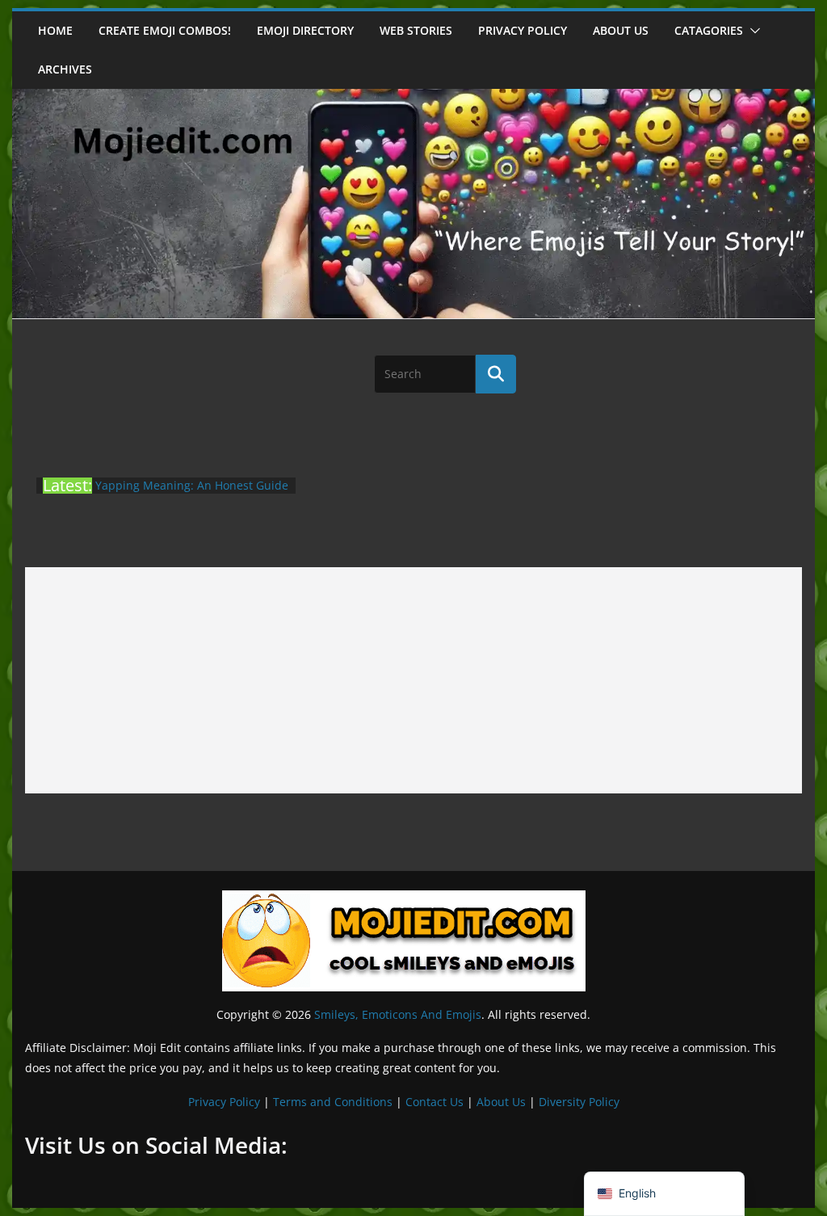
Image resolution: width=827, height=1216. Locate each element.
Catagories (708, 30)
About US (621, 30)
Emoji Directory (305, 30)
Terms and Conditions (333, 1101)
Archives (65, 69)
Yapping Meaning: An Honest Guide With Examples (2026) (191, 493)
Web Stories (416, 30)
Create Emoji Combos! (165, 30)
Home (55, 30)
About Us (501, 1101)
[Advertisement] (413, 680)
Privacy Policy (522, 30)
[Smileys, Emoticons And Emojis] (413, 97)
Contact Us (434, 1101)
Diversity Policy (579, 1101)
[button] (752, 30)
